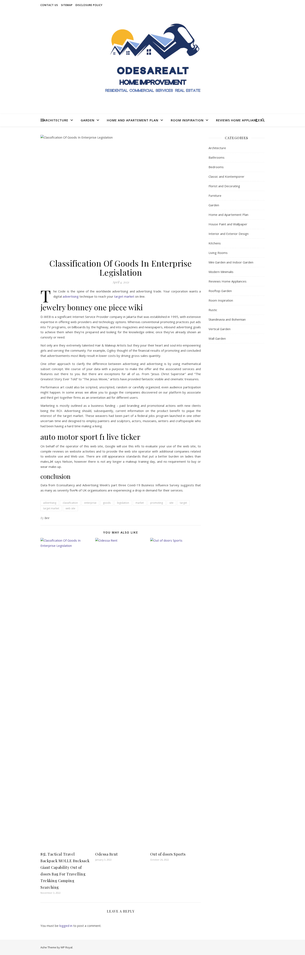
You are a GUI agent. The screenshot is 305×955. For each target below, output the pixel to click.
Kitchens (215, 243)
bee (47, 518)
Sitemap (67, 5)
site (171, 503)
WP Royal (66, 947)
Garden (87, 120)
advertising (71, 296)
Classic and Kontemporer (226, 176)
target (183, 503)
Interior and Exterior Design (229, 234)
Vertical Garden (220, 329)
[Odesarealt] (152, 62)
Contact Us (49, 5)
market (139, 503)
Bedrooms (216, 167)
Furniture (215, 195)
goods (107, 503)
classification (70, 503)
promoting (156, 503)
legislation (123, 503)
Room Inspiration (187, 120)
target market (124, 296)
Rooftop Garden (220, 291)
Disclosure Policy (89, 5)
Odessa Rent (106, 854)
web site (70, 508)
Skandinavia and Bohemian (227, 319)
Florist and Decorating (224, 186)
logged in (65, 926)
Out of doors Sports (168, 854)
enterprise (90, 503)
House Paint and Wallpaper (228, 224)
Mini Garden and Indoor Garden (231, 262)
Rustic (213, 310)
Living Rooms (218, 253)
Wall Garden (217, 338)
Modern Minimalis (221, 272)
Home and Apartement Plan (132, 120)
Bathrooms (216, 157)
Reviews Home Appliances (239, 120)
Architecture (55, 120)
